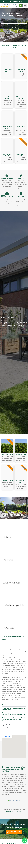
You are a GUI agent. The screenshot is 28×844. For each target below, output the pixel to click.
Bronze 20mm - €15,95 (7, 70)
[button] (25, 5)
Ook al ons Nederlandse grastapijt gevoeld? (14, 826)
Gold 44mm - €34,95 (21, 454)
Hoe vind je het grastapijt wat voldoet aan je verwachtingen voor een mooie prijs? (13, 713)
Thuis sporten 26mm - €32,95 (20, 97)
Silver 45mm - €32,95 (20, 155)
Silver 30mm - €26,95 (7, 127)
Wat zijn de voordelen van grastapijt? (13, 705)
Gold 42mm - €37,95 (7, 454)
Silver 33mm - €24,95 (20, 127)
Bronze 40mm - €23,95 (7, 97)
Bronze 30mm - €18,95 (20, 70)
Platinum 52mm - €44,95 (21, 481)
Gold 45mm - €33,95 (7, 480)
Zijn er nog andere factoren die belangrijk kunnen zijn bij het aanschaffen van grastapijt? (13, 719)
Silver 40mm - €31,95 (7, 155)
